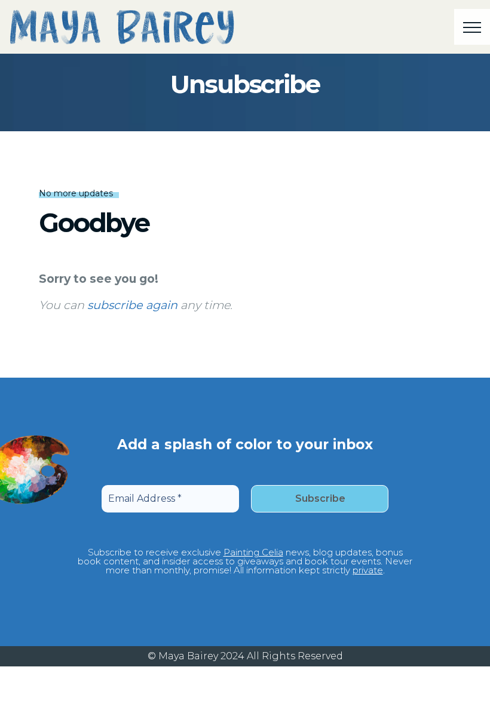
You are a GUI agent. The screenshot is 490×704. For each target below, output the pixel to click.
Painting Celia (253, 552)
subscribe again (132, 305)
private (368, 570)
